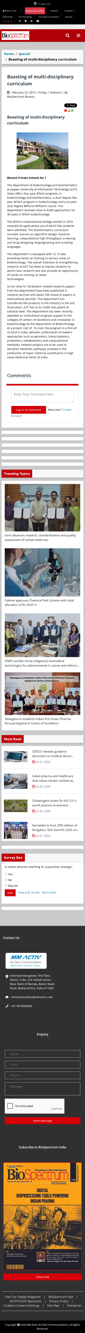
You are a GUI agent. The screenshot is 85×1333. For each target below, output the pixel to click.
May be (12, 886)
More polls (49, 892)
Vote (10, 893)
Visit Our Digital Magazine (23, 1297)
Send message (42, 1121)
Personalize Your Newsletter (49, 17)
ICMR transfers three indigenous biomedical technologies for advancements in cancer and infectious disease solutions (42, 663)
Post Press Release (25, 17)
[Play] (72, 110)
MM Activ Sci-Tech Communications (47, 1324)
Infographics (69, 11)
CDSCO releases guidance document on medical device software (51, 753)
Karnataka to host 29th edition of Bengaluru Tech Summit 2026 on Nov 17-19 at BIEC (54, 827)
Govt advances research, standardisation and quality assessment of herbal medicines (40, 537)
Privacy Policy (58, 1301)
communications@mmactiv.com (31, 997)
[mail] (65, 110)
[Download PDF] (69, 110)
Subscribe (68, 17)
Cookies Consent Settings (21, 1305)
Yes (10, 874)
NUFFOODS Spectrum (26, 1301)
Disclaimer (74, 1305)
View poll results (29, 892)
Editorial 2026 (35, 11)
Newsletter (54, 11)
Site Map (53, 1305)
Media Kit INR (7, 17)
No (9, 880)
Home (9, 53)
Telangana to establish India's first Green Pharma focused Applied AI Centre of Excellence (38, 721)
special (24, 53)
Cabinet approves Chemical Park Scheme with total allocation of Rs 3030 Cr (39, 602)
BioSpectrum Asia (60, 1297)
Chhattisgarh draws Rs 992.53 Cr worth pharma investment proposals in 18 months (54, 803)
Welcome (10, 11)
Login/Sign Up (8, 21)
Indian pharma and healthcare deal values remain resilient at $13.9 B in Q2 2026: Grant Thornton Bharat (52, 778)
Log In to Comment (28, 410)
